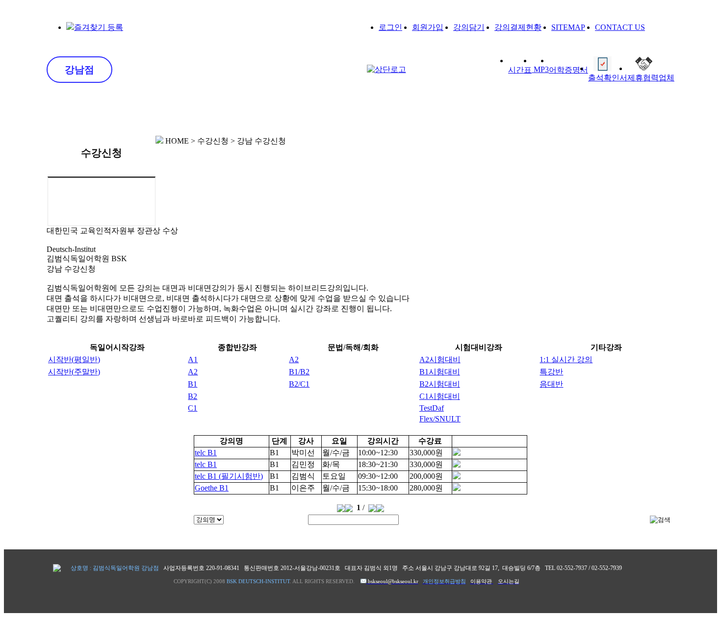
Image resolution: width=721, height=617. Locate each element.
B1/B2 (299, 372)
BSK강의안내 (181, 111)
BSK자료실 (538, 111)
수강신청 (269, 111)
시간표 (520, 70)
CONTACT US (620, 27)
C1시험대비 (439, 396)
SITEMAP (568, 27)
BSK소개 (91, 111)
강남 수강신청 (104, 195)
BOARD (627, 110)
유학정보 (448, 111)
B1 (192, 384)
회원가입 (427, 27)
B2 (192, 396)
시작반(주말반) (74, 372)
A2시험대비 (440, 359)
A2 (294, 359)
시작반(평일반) (74, 359)
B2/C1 (299, 384)
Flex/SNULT (440, 419)
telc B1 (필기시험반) (229, 476)
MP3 (540, 69)
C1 (192, 408)
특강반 (551, 372)
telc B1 (206, 452)
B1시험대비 (439, 372)
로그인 (390, 27)
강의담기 (469, 27)
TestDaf (431, 408)
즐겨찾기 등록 (98, 27)
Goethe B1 (212, 488)
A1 (193, 359)
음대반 (551, 384)
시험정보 (359, 111)
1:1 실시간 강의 (566, 359)
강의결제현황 (517, 27)
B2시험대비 (439, 384)
